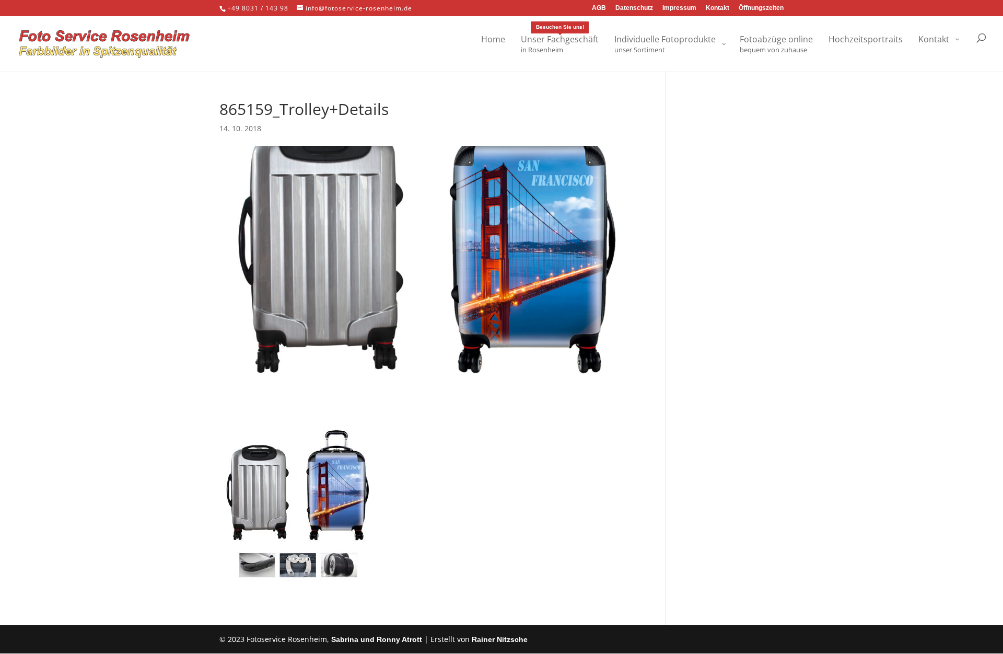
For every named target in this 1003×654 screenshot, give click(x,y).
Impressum (679, 8)
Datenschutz (634, 8)
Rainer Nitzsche (500, 639)
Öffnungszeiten (761, 8)
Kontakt (717, 8)
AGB (599, 8)
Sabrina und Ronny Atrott (376, 639)
